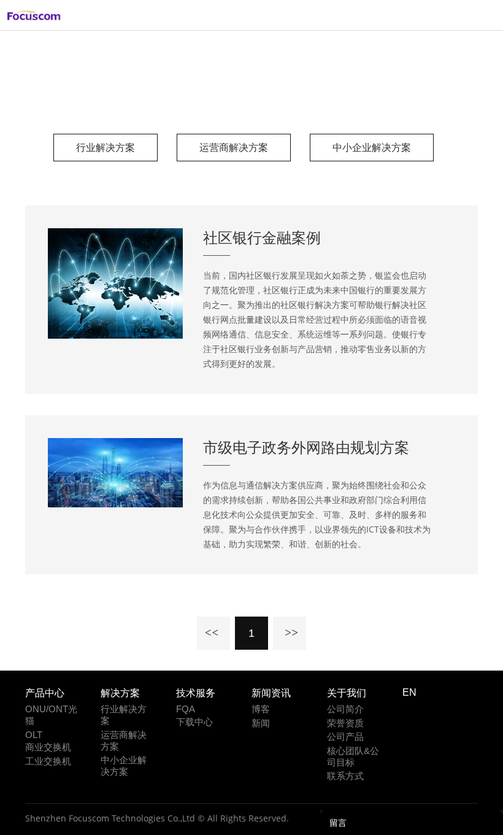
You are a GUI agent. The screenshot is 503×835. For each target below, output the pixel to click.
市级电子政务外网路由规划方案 (306, 447)
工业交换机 (48, 761)
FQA (185, 709)
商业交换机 (48, 747)
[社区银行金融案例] (115, 336)
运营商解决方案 (233, 147)
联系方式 (345, 776)
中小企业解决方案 (371, 147)
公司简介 (345, 709)
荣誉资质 (345, 723)
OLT (33, 734)
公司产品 (345, 736)
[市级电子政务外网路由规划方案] (115, 504)
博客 (261, 709)
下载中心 (194, 722)
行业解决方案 (266, 92)
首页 (217, 92)
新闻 (261, 723)
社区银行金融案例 (262, 237)
